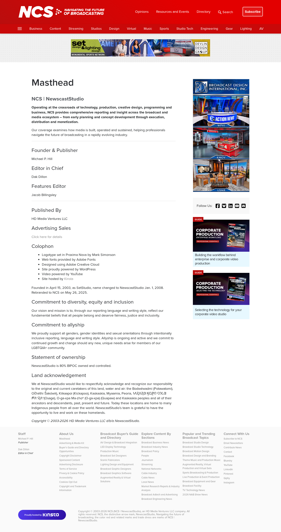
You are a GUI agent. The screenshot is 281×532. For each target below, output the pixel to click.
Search (228, 12)
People (145, 455)
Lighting (246, 28)
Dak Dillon (23, 449)
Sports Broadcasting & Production (200, 472)
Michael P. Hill (25, 438)
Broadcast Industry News (154, 447)
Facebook (229, 456)
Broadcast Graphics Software (115, 473)
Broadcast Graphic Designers (115, 469)
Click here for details (47, 236)
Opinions (142, 11)
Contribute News (233, 447)
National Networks (151, 469)
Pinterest (228, 474)
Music (148, 28)
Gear (229, 28)
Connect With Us (236, 434)
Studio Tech (184, 28)
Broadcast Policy (150, 451)
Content (55, 28)
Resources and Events (172, 11)
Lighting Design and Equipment (117, 464)
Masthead (64, 438)
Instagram (229, 482)
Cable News (147, 477)
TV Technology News (194, 490)
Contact (228, 452)
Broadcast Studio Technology (198, 447)
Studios (96, 28)
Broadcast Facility (192, 486)
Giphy (227, 478)
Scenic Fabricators (110, 460)
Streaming (76, 28)
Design (114, 28)
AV (261, 28)
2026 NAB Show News (195, 494)
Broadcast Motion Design (196, 451)
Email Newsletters (233, 443)
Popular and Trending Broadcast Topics (199, 436)
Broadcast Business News (155, 442)
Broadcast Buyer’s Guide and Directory (119, 436)
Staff (22, 434)
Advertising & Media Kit (71, 443)
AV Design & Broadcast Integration (118, 442)
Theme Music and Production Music (201, 460)
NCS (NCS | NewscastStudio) (124, 511)
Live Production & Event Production (201, 477)
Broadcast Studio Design (196, 442)
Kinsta (68, 278)
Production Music (109, 451)
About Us (66, 434)
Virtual (131, 28)
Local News (147, 482)
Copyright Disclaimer (70, 455)
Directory (203, 11)
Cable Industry (149, 473)
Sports (164, 28)
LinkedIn (228, 469)
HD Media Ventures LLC (160, 511)
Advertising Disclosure (71, 464)
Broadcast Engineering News (156, 499)
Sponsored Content (69, 460)
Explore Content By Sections (156, 436)
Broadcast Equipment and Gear (199, 481)
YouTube (228, 465)
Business (35, 28)
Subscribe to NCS (233, 438)
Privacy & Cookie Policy (71, 473)
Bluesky (228, 460)
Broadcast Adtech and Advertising (159, 494)
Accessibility (65, 477)
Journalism (147, 460)
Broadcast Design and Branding (199, 455)
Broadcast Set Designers (113, 455)
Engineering (209, 28)
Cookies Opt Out (68, 482)
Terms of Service (68, 469)
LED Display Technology (113, 447)
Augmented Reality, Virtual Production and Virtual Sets (197, 466)
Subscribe (253, 11)
